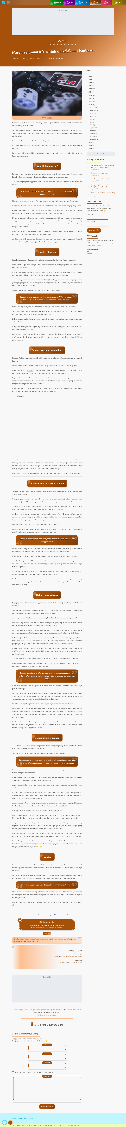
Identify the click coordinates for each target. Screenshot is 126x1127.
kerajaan (68, 191)
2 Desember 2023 (19, 58)
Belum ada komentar (54, 58)
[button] (8, 2)
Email (47, 1054)
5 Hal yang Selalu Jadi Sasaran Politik (70, 962)
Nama (47, 1045)
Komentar (47, 1076)
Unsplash (49, 117)
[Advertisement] (63, 21)
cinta (18, 686)
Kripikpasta (26, 836)
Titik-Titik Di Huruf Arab (99, 173)
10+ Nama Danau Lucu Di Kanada (101, 179)
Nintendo (30, 370)
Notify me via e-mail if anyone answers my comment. (34, 1072)
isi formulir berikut (39, 928)
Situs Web (47, 1062)
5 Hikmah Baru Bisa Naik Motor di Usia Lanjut (67, 956)
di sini (44, 1015)
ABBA (55, 603)
